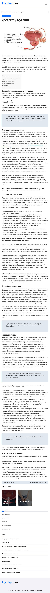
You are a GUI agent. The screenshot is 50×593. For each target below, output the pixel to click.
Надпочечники (6, 529)
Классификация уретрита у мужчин (11, 78)
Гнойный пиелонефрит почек (10, 557)
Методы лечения (7, 85)
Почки (3, 12)
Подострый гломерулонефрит (10, 539)
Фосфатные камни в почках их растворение (14, 546)
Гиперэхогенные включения (10, 553)
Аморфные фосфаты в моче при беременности (15, 550)
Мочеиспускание (10, 12)
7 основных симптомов (8, 81)
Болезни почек (6, 514)
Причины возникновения (9, 79)
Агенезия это (5, 542)
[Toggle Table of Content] (18, 76)
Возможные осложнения (9, 87)
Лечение (4, 521)
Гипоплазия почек (7, 561)
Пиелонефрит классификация (10, 568)
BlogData (32, 590)
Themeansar (39, 590)
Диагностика (5, 518)
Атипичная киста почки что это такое (12, 565)
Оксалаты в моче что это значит (11, 572)
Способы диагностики (8, 83)
